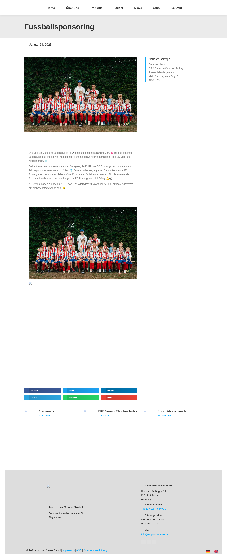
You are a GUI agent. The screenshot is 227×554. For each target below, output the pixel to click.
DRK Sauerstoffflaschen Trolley (166, 68)
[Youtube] (149, 542)
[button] (42, 390)
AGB (79, 550)
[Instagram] (154, 542)
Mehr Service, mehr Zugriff (163, 76)
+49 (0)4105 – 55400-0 (153, 508)
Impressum (69, 550)
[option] (216, 551)
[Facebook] (143, 542)
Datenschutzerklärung (95, 550)
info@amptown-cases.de (154, 534)
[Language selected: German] (213, 551)
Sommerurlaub (157, 64)
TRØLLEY (154, 80)
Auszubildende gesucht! (162, 72)
